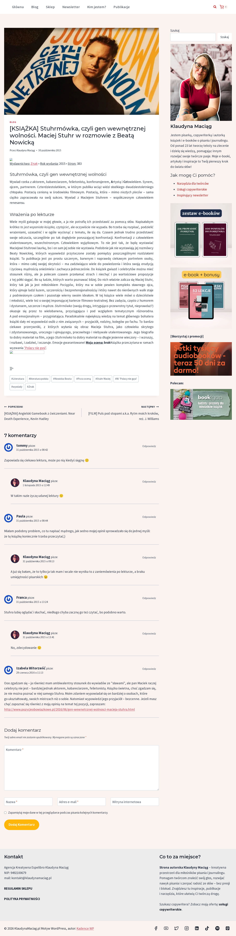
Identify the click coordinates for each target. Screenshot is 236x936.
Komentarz (14, 750)
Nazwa (11, 802)
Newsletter (71, 7)
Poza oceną (83, 378)
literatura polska (38, 378)
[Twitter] (176, 928)
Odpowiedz (149, 446)
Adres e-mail (68, 802)
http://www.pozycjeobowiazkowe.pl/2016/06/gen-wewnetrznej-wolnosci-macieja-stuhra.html (69, 709)
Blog (35, 7)
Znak (34, 163)
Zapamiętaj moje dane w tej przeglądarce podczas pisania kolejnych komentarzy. (58, 812)
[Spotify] (217, 928)
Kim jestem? (96, 7)
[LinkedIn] (197, 928)
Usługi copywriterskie (192, 189)
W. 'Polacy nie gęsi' (126, 378)
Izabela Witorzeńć (30, 668)
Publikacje (122, 7)
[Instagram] (186, 928)
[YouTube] (166, 928)
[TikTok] (207, 928)
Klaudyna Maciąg (25, 150)
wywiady (16, 386)
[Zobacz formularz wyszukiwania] (215, 7)
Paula (20, 516)
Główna (18, 7)
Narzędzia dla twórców (193, 183)
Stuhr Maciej (103, 378)
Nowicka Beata (62, 378)
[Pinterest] (227, 928)
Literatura (17, 378)
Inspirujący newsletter (192, 195)
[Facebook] (156, 928)
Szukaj (174, 30)
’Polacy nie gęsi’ (35, 348)
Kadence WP (85, 928)
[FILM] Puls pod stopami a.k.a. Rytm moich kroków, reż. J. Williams (123, 413)
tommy (22, 445)
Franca (21, 597)
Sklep (50, 7)
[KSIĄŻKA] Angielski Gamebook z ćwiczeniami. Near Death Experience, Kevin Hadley (39, 413)
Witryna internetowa (126, 802)
